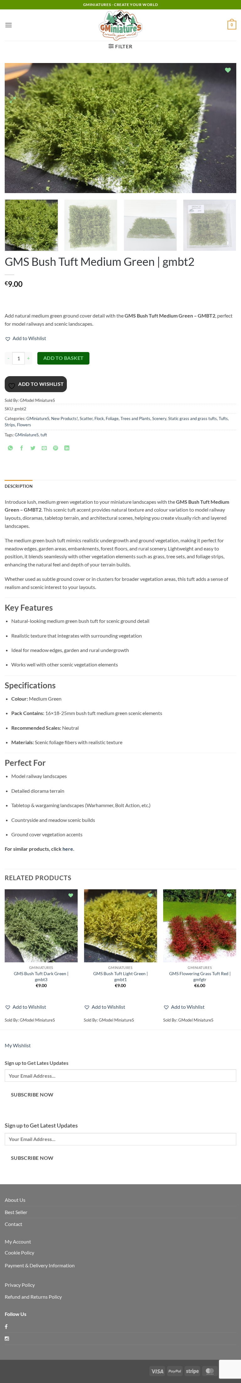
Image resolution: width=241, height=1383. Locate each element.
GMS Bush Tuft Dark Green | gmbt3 (41, 976)
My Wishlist (18, 1045)
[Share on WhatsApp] (10, 449)
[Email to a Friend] (44, 449)
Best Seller (16, 1212)
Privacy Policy (20, 1285)
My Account (18, 1241)
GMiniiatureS (27, 434)
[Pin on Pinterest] (56, 449)
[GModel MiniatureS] (120, 25)
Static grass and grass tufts (192, 418)
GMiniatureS (37, 418)
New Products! (64, 418)
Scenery (159, 418)
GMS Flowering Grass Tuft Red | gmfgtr (200, 976)
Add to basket (63, 358)
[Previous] (17, 128)
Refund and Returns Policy (33, 1297)
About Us (15, 1200)
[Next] (223, 128)
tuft (43, 434)
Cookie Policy (19, 1252)
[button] (8, 25)
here (67, 849)
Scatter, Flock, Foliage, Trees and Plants (115, 418)
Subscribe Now (32, 1094)
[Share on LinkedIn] (67, 449)
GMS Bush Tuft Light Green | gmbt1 (120, 976)
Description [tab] (19, 486)
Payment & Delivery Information (40, 1265)
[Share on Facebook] (22, 449)
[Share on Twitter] (33, 449)
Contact (13, 1224)
